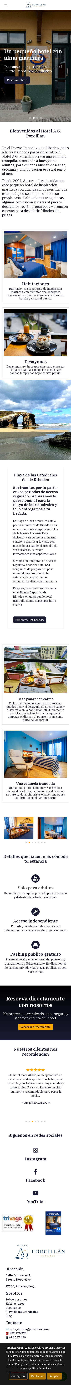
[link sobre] (35, 1254)
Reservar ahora (17, 81)
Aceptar (54, 1376)
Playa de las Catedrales (22, 1312)
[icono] (35, 1151)
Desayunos (13, 1307)
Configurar (18, 1376)
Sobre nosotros (16, 1299)
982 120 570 (18, 1333)
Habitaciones (15, 1303)
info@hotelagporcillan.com (29, 1329)
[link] (35, 5)
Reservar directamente (35, 1027)
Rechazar (37, 1376)
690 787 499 (17, 1337)
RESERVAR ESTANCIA (29, 619)
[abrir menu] (6, 5)
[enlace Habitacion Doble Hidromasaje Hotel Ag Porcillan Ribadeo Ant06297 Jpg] (35, 254)
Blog (9, 1316)
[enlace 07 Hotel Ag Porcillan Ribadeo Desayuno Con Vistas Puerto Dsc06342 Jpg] (35, 332)
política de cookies (40, 1368)
